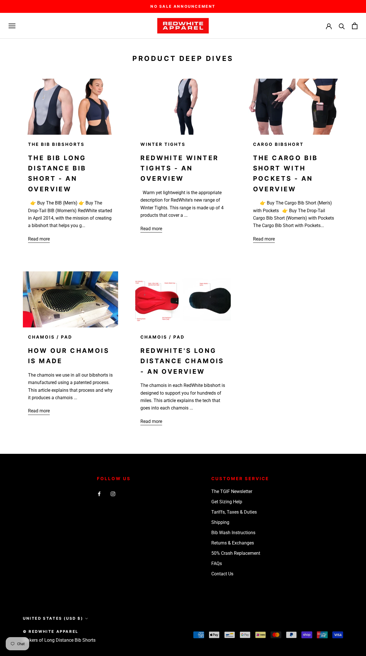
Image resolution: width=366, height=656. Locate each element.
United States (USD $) (53, 618)
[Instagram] (113, 493)
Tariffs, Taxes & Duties (234, 512)
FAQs (216, 563)
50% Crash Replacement (235, 553)
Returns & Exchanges (232, 543)
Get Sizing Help (226, 501)
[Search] (342, 26)
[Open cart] (354, 26)
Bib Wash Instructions (233, 532)
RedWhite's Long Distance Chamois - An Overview (182, 361)
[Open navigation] (12, 25)
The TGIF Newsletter (231, 491)
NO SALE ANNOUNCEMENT (183, 6)
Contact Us (222, 574)
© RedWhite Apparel (50, 631)
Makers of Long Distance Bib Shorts (59, 640)
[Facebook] (99, 493)
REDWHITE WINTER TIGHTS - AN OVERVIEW (179, 168)
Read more (39, 239)
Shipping (220, 522)
